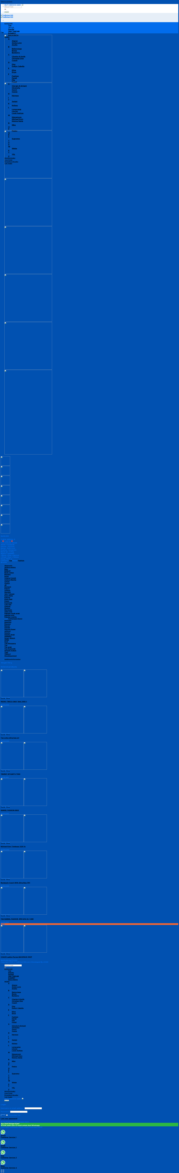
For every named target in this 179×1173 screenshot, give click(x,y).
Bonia (14, 994)
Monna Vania (17, 1058)
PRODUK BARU (9, 1091)
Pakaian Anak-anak (12, 613)
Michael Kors (17, 1056)
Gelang (7, 590)
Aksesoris (8, 566)
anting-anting (10, 567)
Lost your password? (9, 1119)
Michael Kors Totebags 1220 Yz (13, 846)
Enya (14, 1013)
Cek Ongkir (8, 1097)
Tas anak (8, 647)
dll (5, 585)
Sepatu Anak (9, 635)
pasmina (7, 622)
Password (5, 1112)
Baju (6, 569)
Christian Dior (17, 1001)
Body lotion (9, 573)
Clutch (7, 583)
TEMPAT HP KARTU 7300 (10, 774)
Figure (7, 589)
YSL (13, 1088)
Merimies (8, 610)
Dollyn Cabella (17, 1008)
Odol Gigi (8, 612)
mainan (7, 606)
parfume (7, 620)
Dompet (7, 587)
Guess (14, 1031)
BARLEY (7, 571)
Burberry (15, 996)
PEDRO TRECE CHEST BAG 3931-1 (14, 702)
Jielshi (14, 1040)
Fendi (14, 1019)
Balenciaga (16, 992)
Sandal (7, 628)
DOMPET (12, 33)
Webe (14, 1082)
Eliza (14, 1012)
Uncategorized (10, 656)
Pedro (14, 1066)
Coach (14, 1003)
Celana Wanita (10, 580)
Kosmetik (8, 603)
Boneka (7, 574)
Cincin (7, 581)
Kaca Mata (8, 596)
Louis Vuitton (17, 1051)
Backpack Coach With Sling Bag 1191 (15, 883)
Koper (6, 601)
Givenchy (15, 1028)
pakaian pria (9, 615)
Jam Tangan (9, 594)
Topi (6, 652)
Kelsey (14, 1043)
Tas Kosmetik (9, 649)
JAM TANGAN (13, 31)
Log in (3, 1115)
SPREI (6, 640)
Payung (7, 624)
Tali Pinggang (10, 643)
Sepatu (7, 633)
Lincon (14, 1049)
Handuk (7, 592)
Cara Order (8, 1093)
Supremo (15, 1074)
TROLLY (7, 654)
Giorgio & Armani (19, 1026)
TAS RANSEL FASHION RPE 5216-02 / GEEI (17, 919)
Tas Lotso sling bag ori (10, 738)
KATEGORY (8, 23)
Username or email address (12, 1108)
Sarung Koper (10, 629)
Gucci (14, 1029)
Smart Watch (9, 638)
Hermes (15, 1035)
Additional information (12, 659)
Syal (6, 642)
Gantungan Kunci (15, 619)
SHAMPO (7, 636)
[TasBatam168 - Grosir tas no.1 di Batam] (7, 16)
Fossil (14, 1022)
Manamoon (16, 1054)
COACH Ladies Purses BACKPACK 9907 (16, 957)
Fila (13, 1020)
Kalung (7, 597)
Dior (13, 1006)
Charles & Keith (18, 999)
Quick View (5, 698)
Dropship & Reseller (11, 1095)
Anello (14, 989)
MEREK (7, 981)
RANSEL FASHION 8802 (10, 810)
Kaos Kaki (8, 599)
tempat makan (10, 651)
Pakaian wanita (10, 617)
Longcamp (16, 1047)
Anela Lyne (16, 987)
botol (6, 576)
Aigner (14, 985)
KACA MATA (13, 980)
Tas (9, 25)
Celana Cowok (10, 578)
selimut (7, 631)
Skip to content (6, 2)
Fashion (21, 561)
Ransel (7, 626)
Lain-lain (7, 605)
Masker (7, 608)
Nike (13, 1061)
